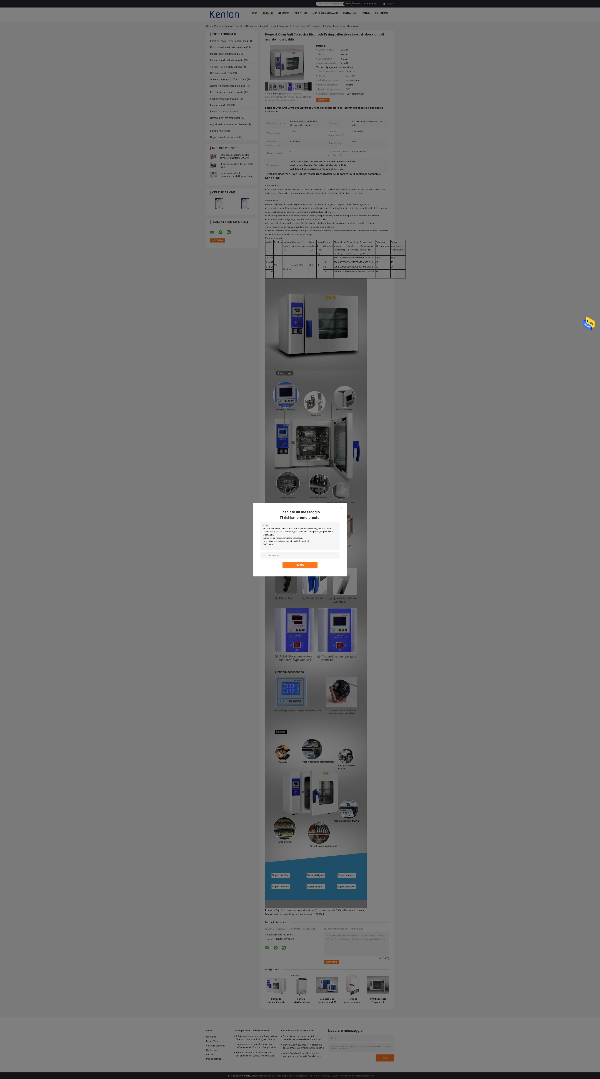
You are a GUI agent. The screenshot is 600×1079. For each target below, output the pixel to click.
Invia (300, 564)
